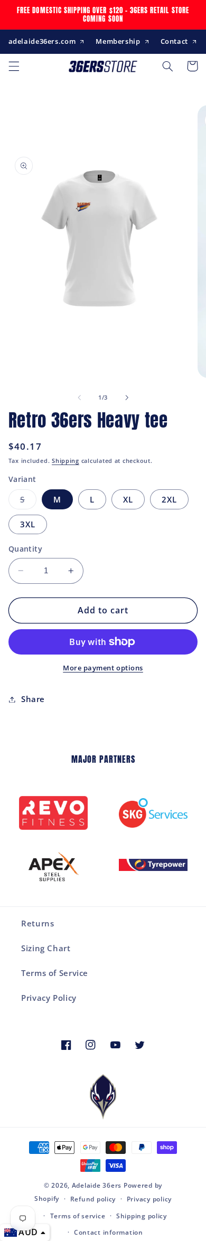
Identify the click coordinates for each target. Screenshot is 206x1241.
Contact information (108, 1232)
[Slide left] (79, 397)
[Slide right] (126, 397)
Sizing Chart (46, 948)
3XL (27, 524)
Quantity (25, 549)
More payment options (103, 668)
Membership (118, 41)
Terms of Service (54, 973)
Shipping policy (141, 1216)
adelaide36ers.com (42, 41)
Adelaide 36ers (96, 1185)
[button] (14, 66)
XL (128, 499)
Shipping (65, 461)
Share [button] (33, 699)
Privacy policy (149, 1199)
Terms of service (78, 1216)
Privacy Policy (49, 997)
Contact (174, 41)
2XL (169, 499)
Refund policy (93, 1199)
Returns (37, 923)
